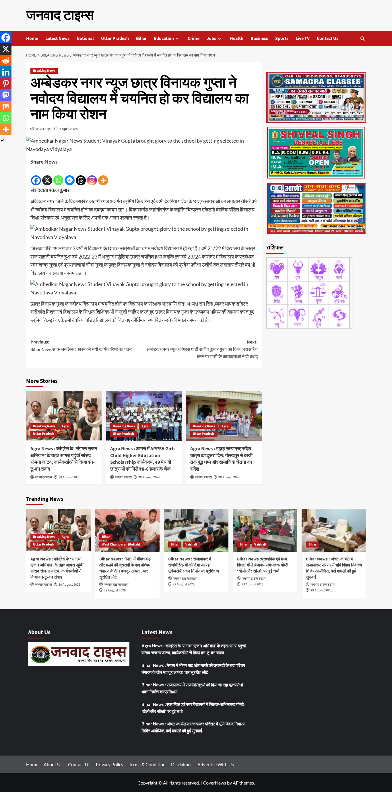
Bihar (141, 38)
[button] (362, 39)
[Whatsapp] (58, 175)
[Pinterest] (5, 83)
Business (259, 38)
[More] (103, 175)
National (85, 38)
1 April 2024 (68, 129)
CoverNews (214, 782)
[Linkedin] (5, 72)
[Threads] (81, 175)
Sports (281, 38)
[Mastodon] (5, 95)
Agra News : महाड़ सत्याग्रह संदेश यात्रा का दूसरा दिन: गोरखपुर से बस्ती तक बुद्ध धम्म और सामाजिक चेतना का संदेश (221, 459)
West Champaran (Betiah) (121, 544)
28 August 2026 (149, 477)
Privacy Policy (109, 764)
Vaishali (191, 544)
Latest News (57, 38)
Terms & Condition (147, 764)
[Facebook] (36, 175)
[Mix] (5, 106)
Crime (193, 38)
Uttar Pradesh (115, 38)
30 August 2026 (69, 477)
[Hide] (2, 140)
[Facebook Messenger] (70, 175)
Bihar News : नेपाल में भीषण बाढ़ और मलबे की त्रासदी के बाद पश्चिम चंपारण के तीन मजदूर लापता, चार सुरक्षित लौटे (125, 568)
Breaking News (44, 70)
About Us (53, 764)
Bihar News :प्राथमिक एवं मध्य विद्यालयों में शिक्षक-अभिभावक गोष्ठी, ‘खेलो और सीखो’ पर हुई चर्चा (263, 565)
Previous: (81, 346)
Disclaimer (181, 764)
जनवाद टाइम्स (60, 15)
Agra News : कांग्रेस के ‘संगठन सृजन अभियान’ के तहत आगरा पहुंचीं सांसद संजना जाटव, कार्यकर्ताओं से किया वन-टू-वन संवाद (63, 459)
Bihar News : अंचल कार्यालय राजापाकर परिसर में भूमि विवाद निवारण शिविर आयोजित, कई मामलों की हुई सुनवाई (334, 568)
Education (164, 38)
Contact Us (327, 38)
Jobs (211, 38)
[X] (47, 175)
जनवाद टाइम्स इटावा (116, 584)
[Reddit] (5, 60)
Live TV (303, 38)
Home (32, 38)
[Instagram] (92, 175)
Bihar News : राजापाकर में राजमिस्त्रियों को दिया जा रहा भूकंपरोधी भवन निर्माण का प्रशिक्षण (193, 565)
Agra (65, 426)
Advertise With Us (215, 764)
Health (236, 38)
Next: (202, 349)
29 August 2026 (115, 590)
